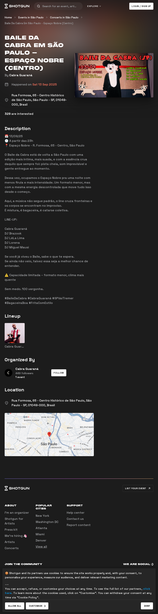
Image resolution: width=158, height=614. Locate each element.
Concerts (11, 548)
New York (42, 516)
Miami (40, 534)
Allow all (14, 605)
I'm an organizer (17, 513)
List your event (135, 488)
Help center (75, 513)
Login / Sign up (141, 6)
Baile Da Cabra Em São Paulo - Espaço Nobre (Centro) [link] (39, 23)
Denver (41, 540)
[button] (58, 372)
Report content (79, 525)
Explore (92, 6)
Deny (147, 605)
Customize (35, 605)
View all (41, 547)
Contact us (75, 519)
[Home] (17, 6)
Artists (10, 542)
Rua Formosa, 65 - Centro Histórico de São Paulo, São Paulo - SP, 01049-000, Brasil (52, 402)
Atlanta (41, 528)
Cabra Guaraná (20, 75)
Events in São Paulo (31, 17)
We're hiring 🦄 (16, 536)
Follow (59, 372)
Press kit (11, 530)
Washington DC (47, 522)
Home (8, 17)
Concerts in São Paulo (64, 17)
